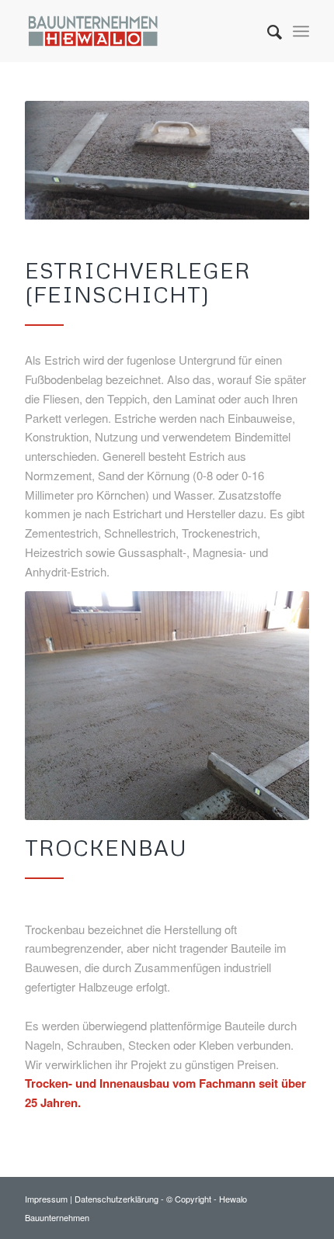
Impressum (47, 1198)
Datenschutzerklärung (118, 1198)
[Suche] (267, 31)
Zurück (60, 706)
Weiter (274, 706)
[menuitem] (267, 31)
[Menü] (301, 31)
